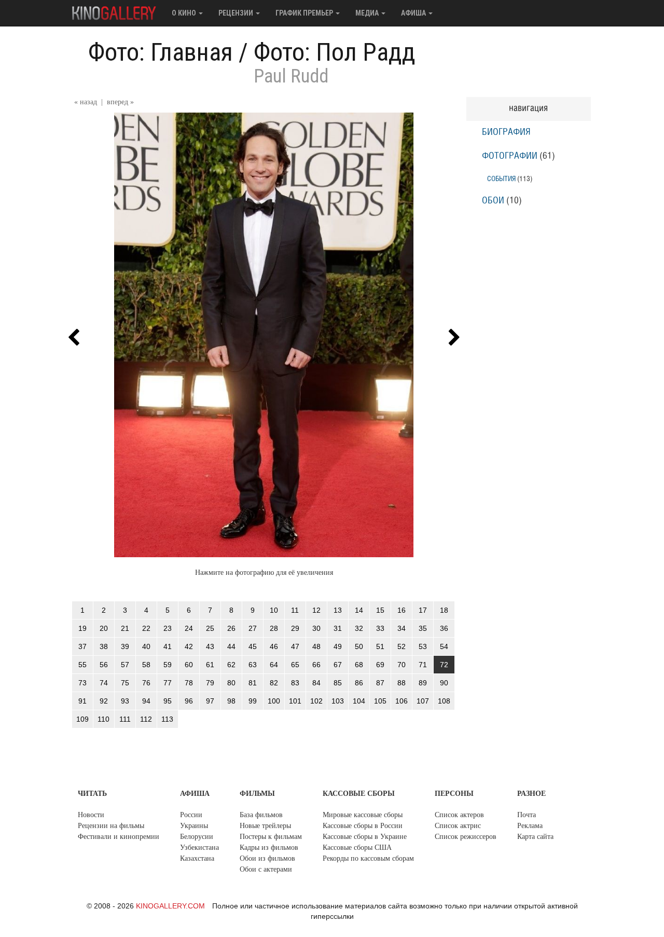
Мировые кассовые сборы (363, 815)
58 (146, 664)
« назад (85, 102)
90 (444, 683)
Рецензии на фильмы (111, 826)
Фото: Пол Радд (335, 52)
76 (146, 683)
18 (444, 610)
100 (274, 701)
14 (359, 610)
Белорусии (196, 836)
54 (444, 646)
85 (338, 683)
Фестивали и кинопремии (118, 836)
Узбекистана (199, 847)
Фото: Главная (160, 52)
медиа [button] (367, 13)
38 (104, 646)
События (501, 178)
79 (210, 683)
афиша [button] (414, 13)
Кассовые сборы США (357, 847)
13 (338, 610)
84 (316, 683)
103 (337, 701)
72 (444, 664)
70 (401, 664)
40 (146, 646)
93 (125, 701)
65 (295, 664)
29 (295, 628)
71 (423, 664)
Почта (526, 815)
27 (252, 628)
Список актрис (458, 826)
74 (104, 683)
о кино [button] (185, 13)
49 (338, 646)
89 (423, 683)
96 (189, 701)
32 (359, 628)
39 (125, 646)
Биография (506, 132)
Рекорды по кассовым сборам (368, 858)
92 (104, 701)
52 (401, 646)
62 (231, 664)
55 (82, 664)
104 (359, 701)
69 (380, 664)
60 (189, 664)
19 (82, 628)
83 (295, 683)
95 (167, 701)
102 (316, 701)
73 (82, 683)
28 (274, 628)
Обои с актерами (266, 869)
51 (380, 646)
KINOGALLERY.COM (170, 906)
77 (167, 683)
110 (103, 719)
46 (274, 646)
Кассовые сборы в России (363, 826)
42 (189, 646)
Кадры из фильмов (269, 847)
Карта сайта (535, 836)
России (191, 815)
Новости (91, 815)
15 (380, 610)
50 (359, 646)
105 (380, 701)
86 (359, 683)
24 (189, 628)
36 (444, 628)
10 (274, 610)
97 (210, 701)
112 (146, 719)
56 (104, 664)
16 (401, 610)
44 (231, 646)
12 (316, 610)
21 (125, 628)
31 (338, 628)
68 (359, 664)
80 (231, 683)
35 (423, 628)
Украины (194, 826)
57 (125, 664)
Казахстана (197, 858)
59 (167, 664)
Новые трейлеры (265, 826)
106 (401, 701)
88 (401, 683)
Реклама (530, 826)
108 (444, 701)
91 (82, 701)
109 (82, 719)
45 (252, 646)
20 (104, 628)
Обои (493, 201)
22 (146, 628)
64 (274, 664)
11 (295, 610)
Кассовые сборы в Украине (365, 836)
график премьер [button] (305, 13)
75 (125, 683)
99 (252, 701)
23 (167, 628)
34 (401, 628)
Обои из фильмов (267, 858)
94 (146, 701)
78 (189, 683)
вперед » (120, 102)
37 (82, 646)
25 (210, 628)
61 (210, 664)
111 (125, 719)
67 (338, 664)
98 (231, 701)
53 (423, 646)
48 (316, 646)
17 (423, 610)
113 (167, 719)
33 (380, 628)
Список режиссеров (465, 836)
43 (210, 646)
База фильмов (261, 815)
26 (231, 628)
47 (295, 646)
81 (252, 683)
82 (274, 683)
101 (295, 701)
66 (316, 664)
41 (167, 646)
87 (380, 683)
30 (316, 628)
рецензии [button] (236, 13)
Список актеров (459, 815)
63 (252, 664)
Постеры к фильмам (271, 836)
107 (423, 701)
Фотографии (509, 156)
